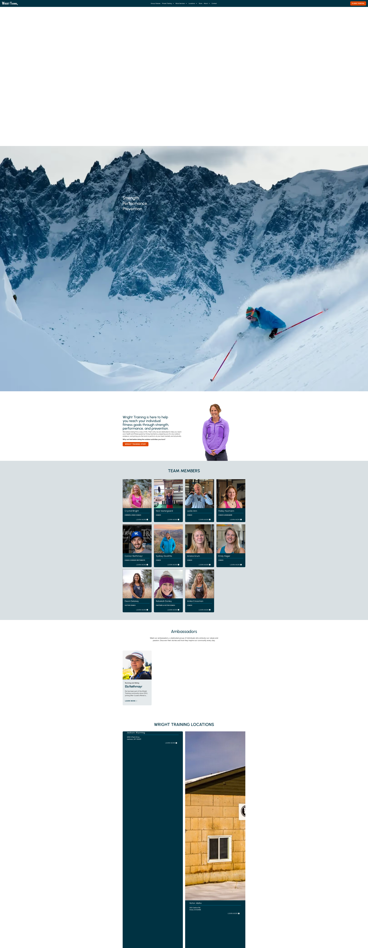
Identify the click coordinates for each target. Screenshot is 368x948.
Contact (214, 3)
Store (200, 3)
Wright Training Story (135, 492)
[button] (168, 3)
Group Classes (155, 3)
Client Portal (358, 3)
